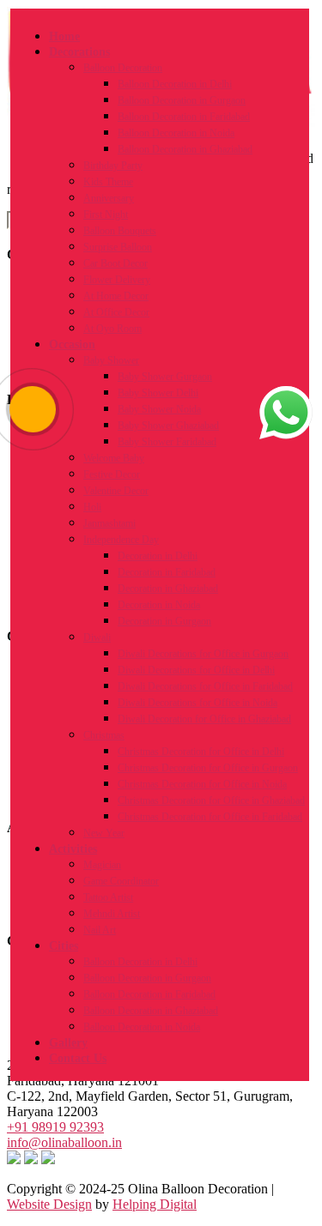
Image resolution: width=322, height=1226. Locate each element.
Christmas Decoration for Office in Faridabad (210, 817)
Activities (73, 848)
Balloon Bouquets (119, 231)
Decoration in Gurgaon (164, 621)
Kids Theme (108, 182)
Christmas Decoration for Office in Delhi (201, 752)
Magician (102, 865)
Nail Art (99, 930)
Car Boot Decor (115, 263)
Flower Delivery (116, 280)
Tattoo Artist (108, 897)
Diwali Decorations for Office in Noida (197, 703)
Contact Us (77, 1058)
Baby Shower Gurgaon (165, 377)
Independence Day (121, 540)
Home (64, 36)
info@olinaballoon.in (64, 1142)
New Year (104, 833)
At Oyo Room (112, 329)
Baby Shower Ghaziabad (168, 426)
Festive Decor (111, 474)
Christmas (104, 735)
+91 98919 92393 (55, 1127)
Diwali (97, 637)
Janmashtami (109, 523)
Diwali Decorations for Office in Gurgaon (203, 654)
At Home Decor (116, 296)
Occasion (72, 344)
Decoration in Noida (159, 605)
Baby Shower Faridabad (167, 442)
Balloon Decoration (122, 68)
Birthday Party (113, 166)
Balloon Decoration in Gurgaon (182, 100)
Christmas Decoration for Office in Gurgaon (208, 768)
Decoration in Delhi (157, 556)
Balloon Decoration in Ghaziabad (185, 149)
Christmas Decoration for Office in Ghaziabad (211, 800)
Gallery (68, 1042)
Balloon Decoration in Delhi (175, 84)
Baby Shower (111, 360)
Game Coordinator (121, 881)
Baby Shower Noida (159, 409)
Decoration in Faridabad (167, 572)
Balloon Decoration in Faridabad (184, 117)
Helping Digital (154, 1204)
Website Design (49, 1204)
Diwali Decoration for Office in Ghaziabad (204, 719)
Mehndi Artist (111, 914)
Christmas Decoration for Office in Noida (202, 784)
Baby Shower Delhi (158, 393)
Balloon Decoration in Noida (176, 133)
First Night (105, 214)
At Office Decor (116, 312)
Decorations (79, 51)
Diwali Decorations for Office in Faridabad (205, 686)
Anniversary (108, 198)
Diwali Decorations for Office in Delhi (196, 670)
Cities (63, 945)
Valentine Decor (116, 491)
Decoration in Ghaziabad (168, 589)
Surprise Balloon (117, 247)
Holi (92, 507)
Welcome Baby (113, 458)
